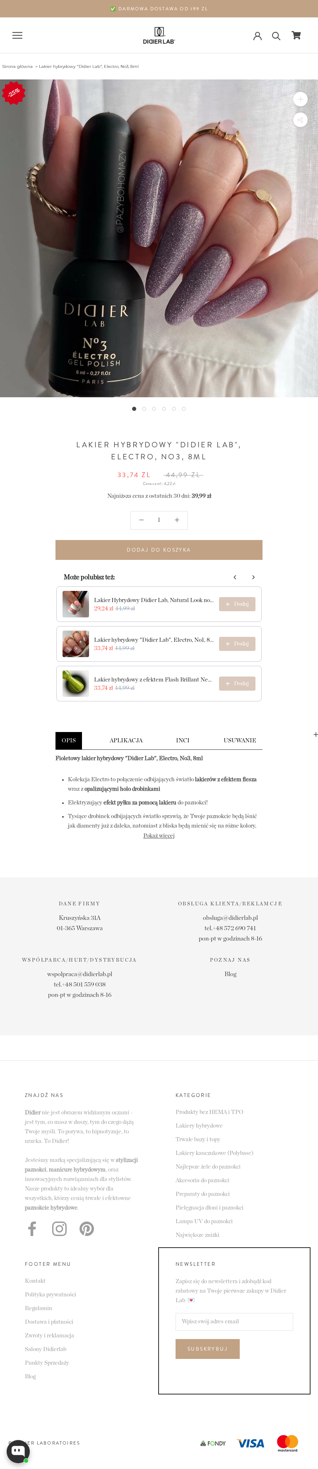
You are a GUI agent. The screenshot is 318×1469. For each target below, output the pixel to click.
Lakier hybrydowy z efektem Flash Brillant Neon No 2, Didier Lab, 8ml (154, 680)
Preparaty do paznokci (203, 1194)
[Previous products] (235, 577)
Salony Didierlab (45, 1349)
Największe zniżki (197, 1235)
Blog (230, 974)
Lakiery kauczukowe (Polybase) (214, 1153)
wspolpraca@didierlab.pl (79, 974)
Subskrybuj (208, 1349)
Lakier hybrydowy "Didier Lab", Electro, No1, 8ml (154, 640)
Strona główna (17, 66)
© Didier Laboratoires (44, 1443)
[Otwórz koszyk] (296, 35)
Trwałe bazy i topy (198, 1140)
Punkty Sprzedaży (47, 1363)
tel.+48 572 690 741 (230, 928)
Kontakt (35, 1281)
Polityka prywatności (50, 1295)
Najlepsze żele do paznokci (208, 1167)
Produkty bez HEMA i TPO (209, 1112)
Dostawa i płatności (49, 1322)
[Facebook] (32, 1229)
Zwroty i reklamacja (49, 1336)
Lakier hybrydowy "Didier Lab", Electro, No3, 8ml (89, 66)
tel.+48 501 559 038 (80, 985)
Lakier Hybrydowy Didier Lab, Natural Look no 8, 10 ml (154, 600)
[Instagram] (59, 1229)
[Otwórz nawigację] (17, 35)
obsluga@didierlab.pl (230, 918)
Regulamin (38, 1308)
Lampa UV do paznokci (204, 1221)
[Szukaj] (276, 35)
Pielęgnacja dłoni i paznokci (209, 1208)
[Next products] (253, 577)
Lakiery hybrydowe (199, 1126)
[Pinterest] (87, 1229)
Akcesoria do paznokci (202, 1180)
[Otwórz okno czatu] (18, 1451)
